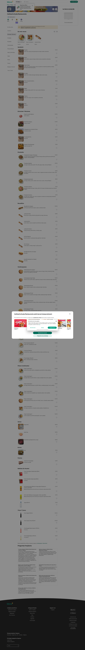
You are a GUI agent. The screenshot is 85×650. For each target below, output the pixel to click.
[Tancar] (70, 314)
